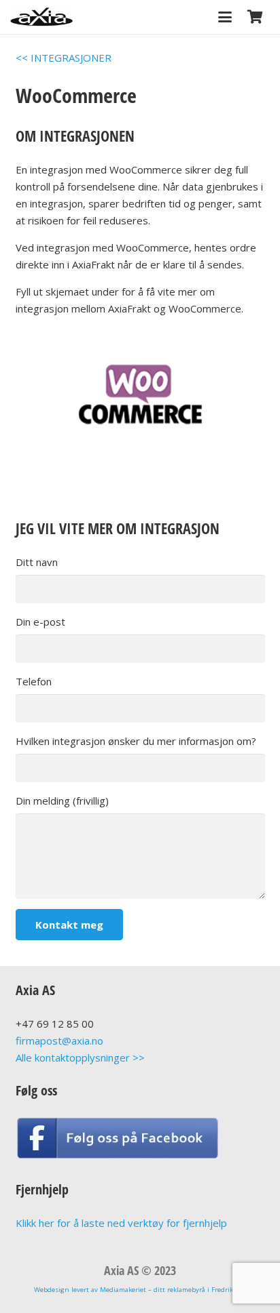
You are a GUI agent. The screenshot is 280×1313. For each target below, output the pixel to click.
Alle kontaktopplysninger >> (80, 1057)
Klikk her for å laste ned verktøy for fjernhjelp (121, 1223)
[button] (225, 17)
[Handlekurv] (255, 17)
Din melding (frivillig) (62, 800)
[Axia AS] (41, 17)
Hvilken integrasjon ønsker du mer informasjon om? (136, 741)
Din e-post (40, 621)
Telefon (34, 681)
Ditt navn (37, 562)
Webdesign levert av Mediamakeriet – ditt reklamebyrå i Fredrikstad (140, 1289)
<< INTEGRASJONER (63, 57)
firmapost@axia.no (59, 1040)
